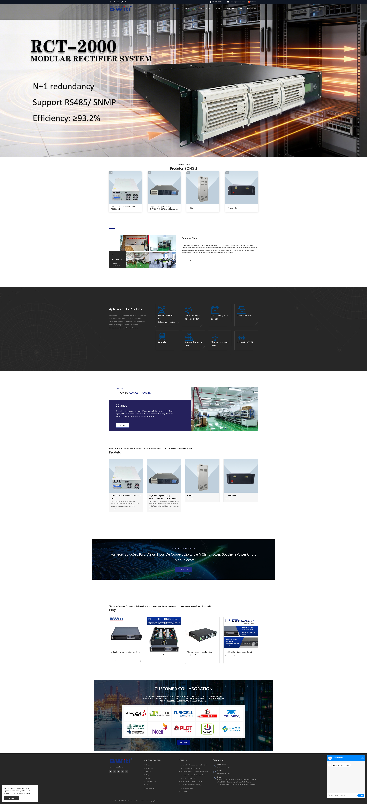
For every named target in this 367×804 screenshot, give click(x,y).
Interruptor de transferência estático (193, 775)
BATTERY (184, 791)
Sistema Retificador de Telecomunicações (194, 771)
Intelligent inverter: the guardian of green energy (238, 653)
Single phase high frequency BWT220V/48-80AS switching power (164, 208)
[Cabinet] (202, 476)
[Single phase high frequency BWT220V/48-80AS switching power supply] (164, 476)
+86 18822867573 (218, 2)
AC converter (232, 208)
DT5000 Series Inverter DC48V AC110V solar (123, 208)
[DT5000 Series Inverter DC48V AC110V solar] (126, 476)
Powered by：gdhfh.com (152, 801)
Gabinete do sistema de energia (191, 785)
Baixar (218, 8)
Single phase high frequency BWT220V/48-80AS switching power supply (163, 497)
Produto (197, 8)
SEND (361, 795)
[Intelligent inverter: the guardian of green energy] (241, 633)
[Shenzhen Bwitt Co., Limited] (121, 8)
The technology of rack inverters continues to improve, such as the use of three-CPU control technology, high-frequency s (202, 653)
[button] (2, 75)
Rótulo (176, 8)
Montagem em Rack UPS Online (191, 781)
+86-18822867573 (223, 767)
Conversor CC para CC (188, 778)
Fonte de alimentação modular (191, 768)
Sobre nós (187, 8)
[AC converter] (241, 476)
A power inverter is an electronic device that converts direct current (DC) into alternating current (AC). (162, 653)
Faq (240, 8)
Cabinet (191, 208)
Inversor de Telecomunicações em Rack (194, 765)
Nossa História (229, 8)
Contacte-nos (251, 8)
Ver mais (188, 261)
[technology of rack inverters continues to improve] (126, 634)
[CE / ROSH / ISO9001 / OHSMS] (224, 409)
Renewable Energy (187, 788)
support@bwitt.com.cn (237, 2)
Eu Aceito (11, 798)
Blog (208, 8)
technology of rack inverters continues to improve (125, 653)
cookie (11, 788)
